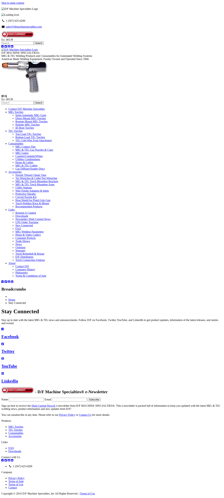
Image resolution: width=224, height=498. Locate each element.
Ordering (20, 247)
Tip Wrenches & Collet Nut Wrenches (36, 178)
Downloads (21, 215)
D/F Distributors (24, 256)
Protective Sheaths (25, 193)
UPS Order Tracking (26, 222)
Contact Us (85, 414)
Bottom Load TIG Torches (30, 137)
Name (4, 399)
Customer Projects (25, 237)
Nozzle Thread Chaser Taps (30, 175)
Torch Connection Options (30, 260)
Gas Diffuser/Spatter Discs (30, 168)
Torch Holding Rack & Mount (32, 203)
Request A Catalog (25, 212)
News (18, 244)
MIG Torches (15, 112)
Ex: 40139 (7, 39)
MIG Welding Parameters (29, 231)
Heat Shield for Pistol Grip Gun (32, 200)
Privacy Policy (67, 414)
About (11, 263)
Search (38, 43)
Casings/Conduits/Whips (29, 156)
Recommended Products (28, 206)
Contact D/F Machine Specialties (26, 108)
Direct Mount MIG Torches (30, 118)
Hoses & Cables (24, 162)
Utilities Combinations (27, 159)
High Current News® (43, 405)
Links (11, 209)
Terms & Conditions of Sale (30, 275)
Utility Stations (23, 187)
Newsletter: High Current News (33, 219)
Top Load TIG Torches (28, 134)
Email (48, 399)
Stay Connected (24, 225)
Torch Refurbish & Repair (29, 253)
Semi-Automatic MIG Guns (30, 115)
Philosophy (21, 272)
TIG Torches (15, 130)
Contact (12, 487)
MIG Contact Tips (25, 146)
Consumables (15, 143)
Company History (25, 269)
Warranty (20, 250)
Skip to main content (12, 2)
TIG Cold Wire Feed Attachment (33, 140)
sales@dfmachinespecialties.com (24, 26)
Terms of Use (15, 484)
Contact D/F (22, 266)
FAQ (18, 228)
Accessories (15, 171)
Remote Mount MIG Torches (31, 121)
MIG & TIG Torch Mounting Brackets (36, 181)
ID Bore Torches (24, 127)
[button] (2, 96)
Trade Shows (22, 241)
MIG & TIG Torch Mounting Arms (34, 184)
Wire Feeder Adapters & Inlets (32, 190)
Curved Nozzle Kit (25, 197)
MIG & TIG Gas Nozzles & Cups (34, 149)
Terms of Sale (16, 481)
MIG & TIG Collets (26, 165)
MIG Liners (22, 152)
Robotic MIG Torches (27, 124)
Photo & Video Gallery (28, 234)
